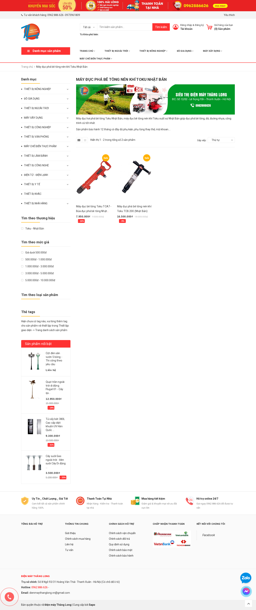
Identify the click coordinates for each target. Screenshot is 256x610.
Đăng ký (199, 25)
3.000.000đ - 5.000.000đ (39, 273)
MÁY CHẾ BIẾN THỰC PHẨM (95, 58)
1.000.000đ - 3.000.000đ (39, 266)
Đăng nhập (186, 25)
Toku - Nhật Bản (34, 228)
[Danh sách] (85, 140)
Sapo (92, 604)
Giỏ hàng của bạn (223, 25)
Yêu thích (229, 14)
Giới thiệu (70, 533)
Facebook (208, 535)
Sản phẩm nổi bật (38, 344)
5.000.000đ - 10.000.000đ (40, 280)
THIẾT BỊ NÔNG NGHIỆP (152, 51)
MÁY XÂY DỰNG (212, 51)
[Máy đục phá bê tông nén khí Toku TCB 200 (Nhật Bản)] (135, 177)
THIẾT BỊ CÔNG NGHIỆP (37, 127)
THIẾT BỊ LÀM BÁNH (36, 155)
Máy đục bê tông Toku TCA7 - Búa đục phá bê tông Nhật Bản (94, 211)
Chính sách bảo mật (120, 550)
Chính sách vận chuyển (122, 533)
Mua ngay (84, 226)
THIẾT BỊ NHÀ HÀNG (35, 203)
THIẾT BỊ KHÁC (32, 193)
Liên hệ (69, 544)
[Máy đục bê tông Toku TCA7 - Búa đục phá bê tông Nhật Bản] (94, 177)
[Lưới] (79, 140)
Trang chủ (87, 51)
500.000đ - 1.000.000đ (38, 259)
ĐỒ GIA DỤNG (184, 51)
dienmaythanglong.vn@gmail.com (49, 592)
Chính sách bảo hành (121, 555)
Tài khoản (186, 28)
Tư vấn (69, 550)
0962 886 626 (55, 14)
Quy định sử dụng (119, 544)
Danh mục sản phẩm (47, 51)
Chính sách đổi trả (119, 538)
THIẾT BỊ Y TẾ (32, 184)
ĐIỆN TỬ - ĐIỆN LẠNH (36, 174)
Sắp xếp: (202, 140)
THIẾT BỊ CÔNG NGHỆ (36, 165)
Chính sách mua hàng (78, 538)
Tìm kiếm (161, 27)
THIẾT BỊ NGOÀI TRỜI (117, 51)
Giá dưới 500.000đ (35, 252)
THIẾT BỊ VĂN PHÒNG (36, 136)
